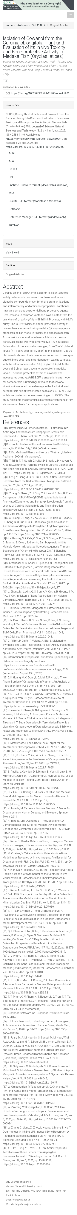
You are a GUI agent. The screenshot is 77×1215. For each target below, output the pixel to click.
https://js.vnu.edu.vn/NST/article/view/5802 (33, 138)
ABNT (12, 153)
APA (11, 161)
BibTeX (13, 169)
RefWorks (14, 209)
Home (9, 25)
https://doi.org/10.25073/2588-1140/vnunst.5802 (40, 93)
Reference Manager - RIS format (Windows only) (37, 217)
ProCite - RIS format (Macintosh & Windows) (35, 201)
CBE (11, 177)
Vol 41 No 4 (38, 25)
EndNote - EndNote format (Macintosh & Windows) (38, 185)
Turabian (14, 225)
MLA (11, 193)
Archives (22, 25)
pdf (5, 81)
